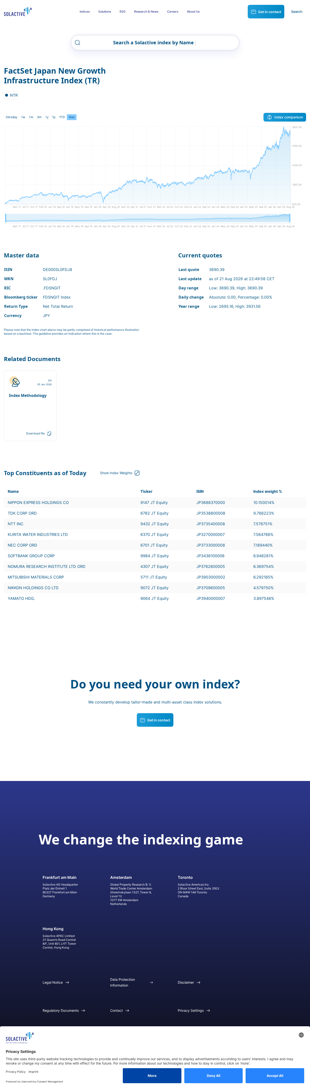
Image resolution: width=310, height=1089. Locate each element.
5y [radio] (53, 117)
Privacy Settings (191, 1010)
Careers (172, 11)
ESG (122, 11)
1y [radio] (46, 117)
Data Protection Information (122, 982)
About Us (193, 11)
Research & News (146, 11)
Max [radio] (72, 117)
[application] (155, 169)
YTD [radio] (62, 117)
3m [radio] (39, 117)
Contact (116, 1010)
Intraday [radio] (11, 117)
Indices (85, 11)
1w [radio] (23, 117)
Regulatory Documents (61, 1010)
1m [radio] (31, 117)
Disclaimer (186, 982)
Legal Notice (53, 982)
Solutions (104, 11)
